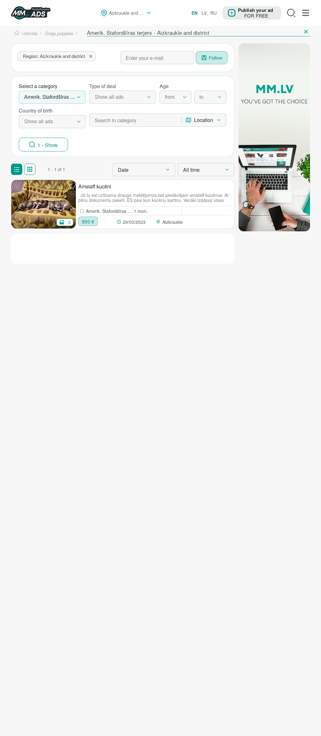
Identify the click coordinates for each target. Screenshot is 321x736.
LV (204, 13)
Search (291, 13)
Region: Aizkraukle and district (54, 56)
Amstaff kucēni (94, 186)
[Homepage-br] (16, 33)
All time (191, 169)
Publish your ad (255, 10)
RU (213, 13)
